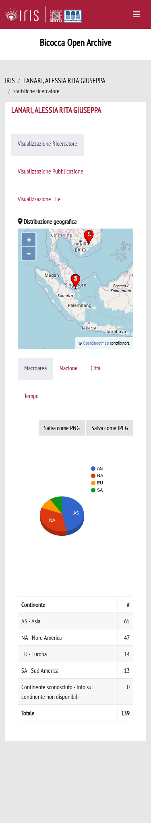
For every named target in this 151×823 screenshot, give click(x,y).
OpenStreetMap (96, 343)
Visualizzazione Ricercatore (47, 143)
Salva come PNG (62, 428)
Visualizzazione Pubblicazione (50, 171)
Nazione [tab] (69, 368)
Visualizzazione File (39, 199)
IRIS (10, 80)
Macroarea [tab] (35, 368)
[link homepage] (25, 14)
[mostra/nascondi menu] (136, 14)
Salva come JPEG (109, 428)
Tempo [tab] (31, 396)
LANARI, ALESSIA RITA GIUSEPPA (64, 80)
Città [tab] (95, 368)
